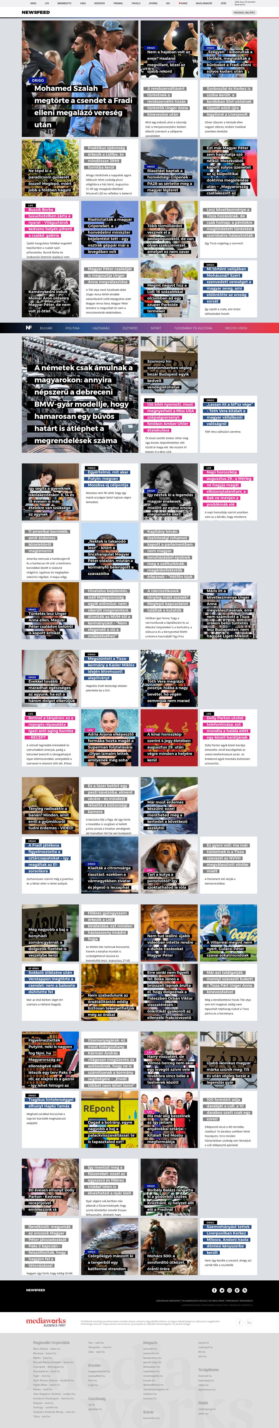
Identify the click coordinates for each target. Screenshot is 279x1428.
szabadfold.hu (96, 1375)
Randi (184, 3)
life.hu (202, 1351)
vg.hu (91, 1404)
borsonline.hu (151, 1417)
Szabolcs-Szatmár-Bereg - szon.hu (54, 1411)
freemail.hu (205, 1375)
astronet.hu (150, 1348)
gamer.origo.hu (152, 1362)
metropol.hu (205, 1347)
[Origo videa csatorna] (237, 1290)
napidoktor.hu (151, 1371)
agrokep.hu (95, 1409)
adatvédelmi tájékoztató (168, 1301)
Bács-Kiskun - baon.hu (46, 1348)
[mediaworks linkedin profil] (249, 1322)
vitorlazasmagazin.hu (156, 1389)
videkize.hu (150, 1393)
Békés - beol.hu (42, 1357)
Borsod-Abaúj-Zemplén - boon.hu (53, 1362)
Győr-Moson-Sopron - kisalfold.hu (53, 1380)
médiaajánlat (246, 1301)
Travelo (136, 3)
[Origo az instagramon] (229, 1290)
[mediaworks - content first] (46, 1322)
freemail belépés (244, 12)
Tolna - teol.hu (41, 1416)
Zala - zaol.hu (96, 1351)
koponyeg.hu (206, 1380)
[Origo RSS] (244, 1290)
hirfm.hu (203, 1413)
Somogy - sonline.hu (45, 1407)
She (168, 3)
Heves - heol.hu (42, 1389)
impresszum (232, 1301)
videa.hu (203, 1384)
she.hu (202, 1356)
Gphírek (153, 3)
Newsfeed (99, 3)
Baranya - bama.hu (44, 1353)
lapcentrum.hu (207, 1389)
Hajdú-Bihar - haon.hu (46, 1384)
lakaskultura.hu (152, 1357)
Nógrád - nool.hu (43, 1402)
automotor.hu (151, 1353)
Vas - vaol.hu (96, 1342)
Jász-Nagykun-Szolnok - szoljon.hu (54, 1393)
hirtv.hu (92, 1380)
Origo (33, 3)
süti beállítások (216, 1301)
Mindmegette (64, 3)
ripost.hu (203, 1342)
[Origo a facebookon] (214, 1290)
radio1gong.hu (207, 1409)
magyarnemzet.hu (99, 1371)
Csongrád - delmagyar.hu (48, 1366)
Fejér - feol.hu (41, 1375)
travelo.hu (149, 1380)
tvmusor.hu (150, 1398)
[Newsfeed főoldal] (35, 1290)
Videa (83, 3)
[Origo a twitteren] (222, 1290)
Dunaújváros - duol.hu (46, 1371)
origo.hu (93, 1384)
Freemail (118, 3)
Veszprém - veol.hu (99, 1347)
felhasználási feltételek (194, 1301)
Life (47, 3)
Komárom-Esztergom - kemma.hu (53, 1398)
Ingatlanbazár (204, 3)
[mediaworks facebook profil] (239, 1322)
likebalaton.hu (151, 1366)
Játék (223, 3)
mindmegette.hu (153, 1375)
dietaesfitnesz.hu (153, 1384)
